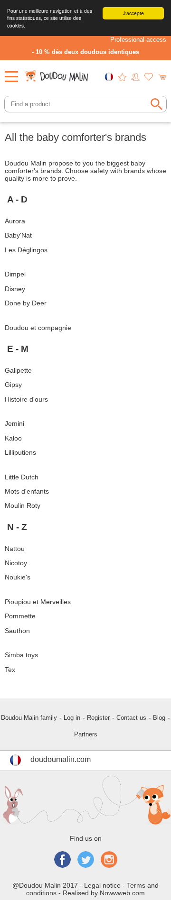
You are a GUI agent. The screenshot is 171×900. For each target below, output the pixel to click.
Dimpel (15, 274)
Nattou (15, 548)
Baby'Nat (18, 235)
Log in (72, 717)
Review (122, 77)
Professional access (138, 39)
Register (98, 717)
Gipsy (13, 384)
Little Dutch (21, 477)
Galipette (18, 370)
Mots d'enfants (27, 491)
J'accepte (133, 13)
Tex (10, 669)
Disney (15, 289)
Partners (85, 734)
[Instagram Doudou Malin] (109, 860)
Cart (162, 77)
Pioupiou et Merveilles (38, 602)
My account (135, 77)
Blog (159, 717)
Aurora (15, 221)
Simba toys (21, 655)
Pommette (20, 616)
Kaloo (14, 438)
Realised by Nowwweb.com (104, 893)
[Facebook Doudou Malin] (62, 860)
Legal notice (102, 885)
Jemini (14, 423)
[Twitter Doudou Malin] (85, 860)
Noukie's (17, 577)
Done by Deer (26, 303)
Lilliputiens (20, 452)
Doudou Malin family (29, 717)
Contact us (131, 717)
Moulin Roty (22, 505)
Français (108, 77)
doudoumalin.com (60, 759)
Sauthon (17, 630)
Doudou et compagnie (38, 327)
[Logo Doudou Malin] (57, 73)
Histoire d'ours (26, 399)
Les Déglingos (26, 250)
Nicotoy (17, 563)
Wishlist (148, 77)
